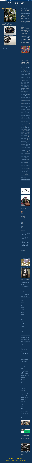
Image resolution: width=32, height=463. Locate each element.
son (25, 162)
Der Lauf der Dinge (28, 95)
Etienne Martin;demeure (25, 100)
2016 (21, 223)
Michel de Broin (25, 135)
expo (28, 101)
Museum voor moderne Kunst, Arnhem (24, 392)
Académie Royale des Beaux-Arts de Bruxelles (25, 68)
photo (26, 150)
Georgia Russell (25, 106)
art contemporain (25, 77)
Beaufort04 (22, 82)
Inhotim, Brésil (22, 384)
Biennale (26, 83)
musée (21, 139)
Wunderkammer (25, 173)
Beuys (22, 83)
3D (23, 67)
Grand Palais (27, 107)
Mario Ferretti (25, 132)
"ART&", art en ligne (22, 292)
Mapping (26, 129)
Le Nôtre (29, 124)
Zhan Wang (26, 174)
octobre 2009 (23, 231)
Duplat (23, 98)
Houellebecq (22, 112)
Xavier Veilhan (28, 173)
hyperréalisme (26, 112)
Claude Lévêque (22, 307)
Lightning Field (27, 126)
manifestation (22, 129)
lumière (26, 127)
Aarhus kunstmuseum (23, 377)
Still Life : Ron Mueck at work (27, 164)
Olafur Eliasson (24, 145)
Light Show (22, 126)
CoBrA (24, 91)
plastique (26, 151)
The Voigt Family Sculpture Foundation (24, 353)
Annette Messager (22, 74)
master (22, 133)
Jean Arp (28, 117)
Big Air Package (28, 83)
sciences (24, 159)
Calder (22, 86)
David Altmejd (24, 94)
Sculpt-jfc (21, 351)
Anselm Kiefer (25, 74)
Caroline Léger (25, 86)
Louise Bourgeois (22, 317)
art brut (23, 77)
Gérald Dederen (22, 312)
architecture (28, 76)
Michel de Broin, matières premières (7, 8)
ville (24, 171)
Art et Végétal (28, 77)
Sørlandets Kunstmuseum (23, 401)
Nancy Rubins (28, 142)
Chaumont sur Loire (25, 88)
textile (28, 167)
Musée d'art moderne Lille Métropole (24, 395)
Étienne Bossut (22, 100)
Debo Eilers (23, 95)
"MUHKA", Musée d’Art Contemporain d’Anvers (25, 373)
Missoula (29, 136)
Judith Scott (23, 121)
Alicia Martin (29, 71)
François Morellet (22, 311)
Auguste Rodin (22, 303)
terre (25, 167)
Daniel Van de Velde (22, 309)
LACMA (28, 123)
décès (25, 95)
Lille (28, 126)
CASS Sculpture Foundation (23, 348)
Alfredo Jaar (24, 71)
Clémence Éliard (22, 91)
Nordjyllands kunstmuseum (23, 399)
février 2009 (23, 251)
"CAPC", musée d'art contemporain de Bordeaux (25, 358)
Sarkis (21, 329)
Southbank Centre (28, 162)
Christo (29, 89)
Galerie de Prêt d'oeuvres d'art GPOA (24, 296)
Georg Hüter (22, 106)
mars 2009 (23, 250)
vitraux (29, 171)
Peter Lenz (24, 150)
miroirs (27, 136)
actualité (22, 69)
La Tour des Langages (25, 123)
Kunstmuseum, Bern (22, 387)
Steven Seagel (23, 164)
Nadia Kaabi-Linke (22, 142)
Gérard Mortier (28, 106)
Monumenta (22, 138)
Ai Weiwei (28, 70)
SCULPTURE (16, 3)
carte (27, 86)
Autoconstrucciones (25, 79)
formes (29, 103)
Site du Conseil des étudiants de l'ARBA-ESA (25, 286)
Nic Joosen (22, 321)
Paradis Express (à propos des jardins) (24, 416)
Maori (24, 129)
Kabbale (29, 121)
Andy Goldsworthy (26, 73)
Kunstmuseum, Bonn (22, 388)
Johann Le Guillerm (23, 120)
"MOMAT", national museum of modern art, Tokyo (25, 371)
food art (25, 103)
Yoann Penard (22, 331)
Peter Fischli (22, 150)
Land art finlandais (23, 241)
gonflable (21, 107)
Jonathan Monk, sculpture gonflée (25, 244)
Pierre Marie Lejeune (22, 326)
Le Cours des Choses (24, 124)
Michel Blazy (22, 135)
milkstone (21, 136)
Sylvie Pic (24, 165)
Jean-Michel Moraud (22, 314)
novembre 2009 (23, 230)
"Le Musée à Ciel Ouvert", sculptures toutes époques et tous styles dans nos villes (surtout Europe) (25, 338)
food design (27, 103)
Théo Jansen (27, 168)
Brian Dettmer (25, 85)
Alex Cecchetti (22, 71)
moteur (29, 138)
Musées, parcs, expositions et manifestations (25, 350)
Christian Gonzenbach (26, 89)
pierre (27, 150)
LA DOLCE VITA (22, 123)
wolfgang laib (22, 173)
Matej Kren (25, 133)
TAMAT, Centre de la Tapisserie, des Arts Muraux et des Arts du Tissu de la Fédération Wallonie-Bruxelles (25, 288)
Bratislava (22, 85)
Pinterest (21, 55)
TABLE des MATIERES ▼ (23, 177)
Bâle (26, 80)
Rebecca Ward (29, 153)
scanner (22, 159)
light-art (24, 126)
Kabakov (27, 121)
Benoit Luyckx (28, 82)
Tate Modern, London (22, 402)
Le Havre (27, 124)
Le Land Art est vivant (24, 234)
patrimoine (26, 148)
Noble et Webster (24, 144)
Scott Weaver (26, 159)
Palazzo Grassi (22, 147)
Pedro (21, 324)
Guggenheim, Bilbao (22, 381)
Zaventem (22, 174)
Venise (26, 170)
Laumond (21, 316)
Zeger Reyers (24, 174)
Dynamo (25, 98)
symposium (27, 165)
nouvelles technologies (28, 144)
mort (27, 138)
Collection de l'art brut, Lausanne (24, 410)
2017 (21, 222)
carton (29, 86)
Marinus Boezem (22, 132)
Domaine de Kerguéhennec (23, 97)
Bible (24, 83)
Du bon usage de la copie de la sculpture (25, 242)
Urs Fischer (23, 170)
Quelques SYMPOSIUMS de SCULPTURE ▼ (25, 256)
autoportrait (28, 79)
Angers (29, 73)
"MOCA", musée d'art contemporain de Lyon (25, 370)
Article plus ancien (8, 48)
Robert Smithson (25, 156)
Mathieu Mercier (28, 133)
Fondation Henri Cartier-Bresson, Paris (24, 411)
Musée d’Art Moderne (25, 139)
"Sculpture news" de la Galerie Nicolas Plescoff (25, 340)
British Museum (28, 85)
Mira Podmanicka (24, 136)
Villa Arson (23, 171)
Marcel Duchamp (22, 130)
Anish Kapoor (22, 300)
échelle (28, 98)
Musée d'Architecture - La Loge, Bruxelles (24, 413)
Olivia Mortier (27, 145)
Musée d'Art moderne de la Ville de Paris (24, 394)
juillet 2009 (23, 247)
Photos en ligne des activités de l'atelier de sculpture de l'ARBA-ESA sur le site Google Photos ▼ (25, 58)
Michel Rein (28, 135)
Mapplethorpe (29, 129)
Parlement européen (28, 147)
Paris (25, 147)
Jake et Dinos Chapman (28, 115)
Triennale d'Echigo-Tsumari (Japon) (25, 246)
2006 (21, 254)
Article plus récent (3, 48)
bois (21, 84)
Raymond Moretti (26, 153)
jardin (23, 117)
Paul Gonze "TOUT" (22, 323)
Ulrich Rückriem (22, 330)
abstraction (25, 67)
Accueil (6, 48)
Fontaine (23, 103)
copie (24, 92)
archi (26, 76)
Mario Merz (27, 132)
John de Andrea (27, 120)
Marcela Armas (28, 130)
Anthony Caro (29, 74)
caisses (21, 86)
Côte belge (27, 92)
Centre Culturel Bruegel (25, 18)
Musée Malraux (25, 141)
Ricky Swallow (22, 328)
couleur (29, 92)
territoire (27, 167)
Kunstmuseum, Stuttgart (23, 390)
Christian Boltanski (22, 89)
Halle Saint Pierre (28, 109)
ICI (28, 112)
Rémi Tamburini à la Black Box (24, 238)
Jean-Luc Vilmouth (22, 118)
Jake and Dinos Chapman (23, 115)
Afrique (23, 70)
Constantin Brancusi (22, 92)
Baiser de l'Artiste (22, 80)
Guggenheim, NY (22, 382)
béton (21, 83)
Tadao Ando (29, 165)
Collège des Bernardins (27, 91)
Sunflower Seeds (22, 165)
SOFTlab (22, 162)
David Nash (27, 94)
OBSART (21, 145)
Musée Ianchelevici (22, 141)
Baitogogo (25, 80)
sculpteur (28, 159)
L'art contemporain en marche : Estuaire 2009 (26, 233)
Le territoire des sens (22, 417)
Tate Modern (22, 167)
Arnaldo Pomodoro (22, 302)
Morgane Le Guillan (25, 138)
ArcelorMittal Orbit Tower (23, 76)
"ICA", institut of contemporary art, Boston (24, 359)
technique (24, 167)
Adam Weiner (25, 69)
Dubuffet (22, 98)
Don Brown (27, 97)
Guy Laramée (25, 109)
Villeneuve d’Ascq (26, 171)
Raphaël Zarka (23, 153)
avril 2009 (23, 249)
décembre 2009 (23, 229)
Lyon (28, 127)
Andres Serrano (23, 73)
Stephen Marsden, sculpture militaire (25, 245)
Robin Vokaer (28, 156)
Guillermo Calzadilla (22, 109)
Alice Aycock (27, 71)
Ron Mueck (26, 157)
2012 (21, 226)
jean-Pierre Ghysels (28, 118)
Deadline (21, 95)
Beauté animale (25, 82)
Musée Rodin (28, 141)
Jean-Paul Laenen (25, 118)
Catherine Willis (22, 305)
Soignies (24, 162)
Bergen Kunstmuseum (23, 379)
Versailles (28, 170)
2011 (21, 227)
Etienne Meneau (22, 310)
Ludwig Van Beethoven (22, 127)
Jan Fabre (27, 116)
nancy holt (26, 142)
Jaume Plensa (25, 117)
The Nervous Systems (23, 168)
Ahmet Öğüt (26, 70)
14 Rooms (21, 67)
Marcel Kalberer (25, 130)
